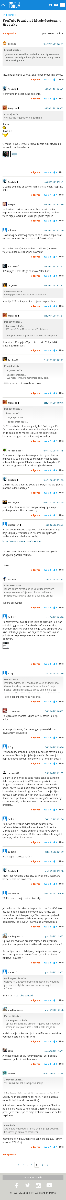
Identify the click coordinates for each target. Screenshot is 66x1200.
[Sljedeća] (47, 1165)
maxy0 (11, 204)
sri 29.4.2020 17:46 (54, 673)
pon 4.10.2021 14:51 (53, 1051)
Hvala (47, 79)
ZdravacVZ (13, 893)
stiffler (11, 1074)
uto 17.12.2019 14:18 (53, 502)
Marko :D (12, 972)
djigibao (12, 44)
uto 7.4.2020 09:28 (54, 617)
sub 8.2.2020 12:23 (54, 525)
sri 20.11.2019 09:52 (53, 108)
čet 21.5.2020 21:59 (54, 852)
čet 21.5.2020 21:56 (54, 819)
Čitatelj (12, 89)
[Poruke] (56, 5)
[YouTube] (49, 1185)
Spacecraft (14, 266)
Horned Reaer (15, 451)
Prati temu (48, 33)
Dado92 (12, 617)
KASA (10, 1051)
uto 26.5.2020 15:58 (54, 871)
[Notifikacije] (50, 5)
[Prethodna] (18, 1165)
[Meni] (62, 5)
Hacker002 (13, 773)
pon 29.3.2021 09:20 (53, 893)
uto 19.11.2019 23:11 (53, 44)
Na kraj (59, 33)
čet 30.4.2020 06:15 (54, 711)
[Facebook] (16, 1185)
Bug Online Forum (14, 5)
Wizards (12, 579)
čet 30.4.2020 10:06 (54, 747)
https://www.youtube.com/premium (22, 541)
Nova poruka (9, 33)
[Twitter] (27, 1185)
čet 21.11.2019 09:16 (53, 403)
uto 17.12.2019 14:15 (53, 451)
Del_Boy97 (13, 285)
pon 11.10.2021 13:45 (53, 1074)
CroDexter (13, 525)
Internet (9, 15)
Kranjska (13, 108)
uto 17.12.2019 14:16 (53, 480)
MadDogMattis (16, 936)
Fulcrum (12, 230)
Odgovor (35, 79)
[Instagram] (38, 1185)
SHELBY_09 (13, 502)
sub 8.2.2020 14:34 (54, 579)
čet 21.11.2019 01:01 (53, 360)
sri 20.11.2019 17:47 (53, 285)
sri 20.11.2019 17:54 (53, 316)
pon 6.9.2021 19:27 (54, 936)
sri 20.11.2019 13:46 (53, 204)
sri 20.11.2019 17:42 (53, 266)
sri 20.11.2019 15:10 (53, 230)
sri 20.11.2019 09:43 (53, 89)
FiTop (11, 673)
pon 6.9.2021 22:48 (54, 1010)
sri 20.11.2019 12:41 (53, 182)
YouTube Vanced (23, 995)
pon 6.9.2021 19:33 (54, 972)
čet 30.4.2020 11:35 (54, 773)
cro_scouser (14, 711)
